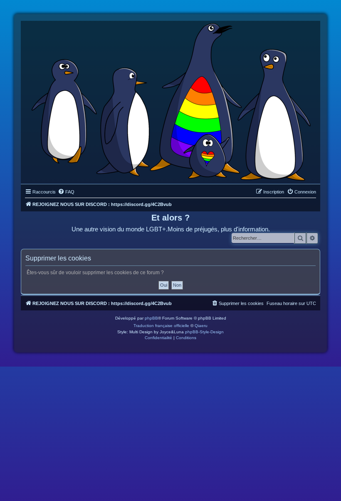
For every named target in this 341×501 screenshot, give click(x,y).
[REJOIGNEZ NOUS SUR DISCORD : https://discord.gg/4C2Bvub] (171, 100)
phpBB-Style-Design (204, 332)
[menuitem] (66, 192)
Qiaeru (201, 325)
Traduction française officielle (161, 325)
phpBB (151, 318)
